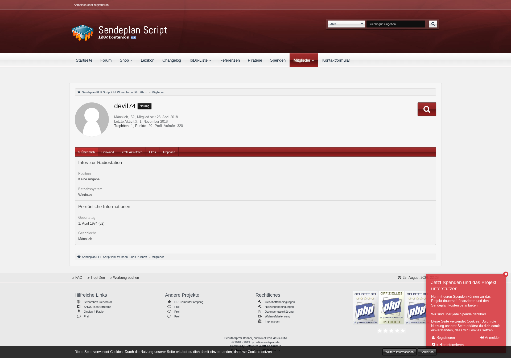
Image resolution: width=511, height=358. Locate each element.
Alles (333, 24)
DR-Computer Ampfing (188, 302)
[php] (365, 307)
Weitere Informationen (399, 351)
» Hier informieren (449, 345)
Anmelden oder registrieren (91, 4)
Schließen (427, 351)
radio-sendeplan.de (267, 342)
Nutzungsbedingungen (279, 306)
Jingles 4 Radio (94, 311)
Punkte (140, 126)
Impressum (272, 321)
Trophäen (121, 126)
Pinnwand (107, 152)
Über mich (88, 152)
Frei (86, 316)
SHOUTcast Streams (97, 306)
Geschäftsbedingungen (280, 302)
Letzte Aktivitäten (131, 152)
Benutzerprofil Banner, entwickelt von (255, 338)
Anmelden (492, 338)
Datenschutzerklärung (279, 311)
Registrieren (445, 338)
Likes (152, 152)
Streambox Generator (98, 302)
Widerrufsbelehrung (277, 316)
